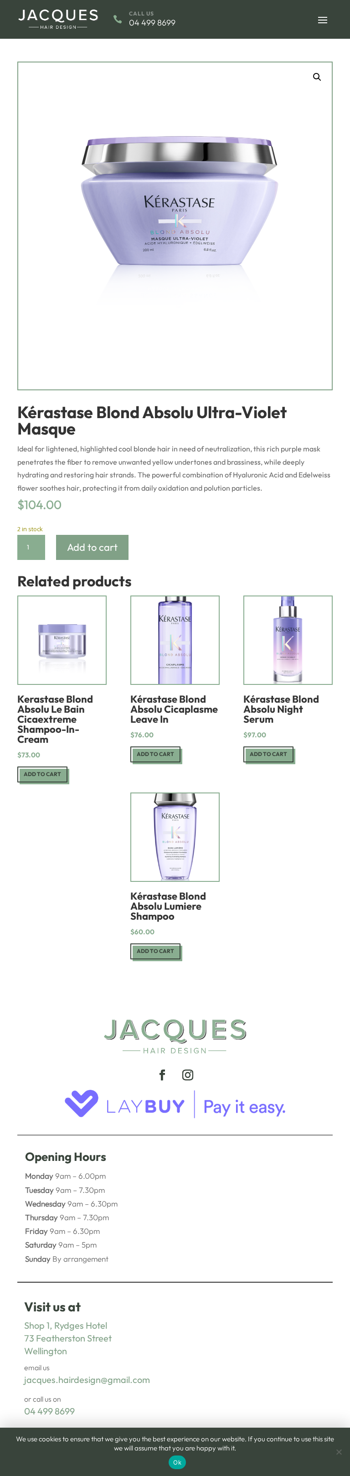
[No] (338, 1451)
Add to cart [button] (42, 774)
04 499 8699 (49, 1411)
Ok (177, 1462)
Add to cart (92, 547)
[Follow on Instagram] (188, 1075)
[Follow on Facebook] (162, 1075)
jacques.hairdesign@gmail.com (87, 1379)
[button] (317, 77)
